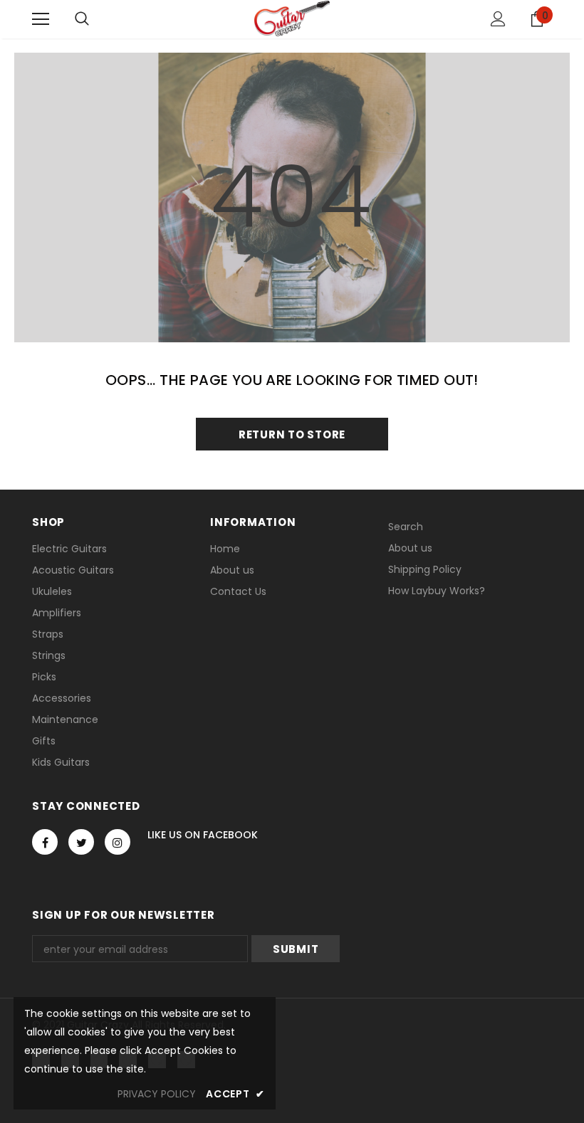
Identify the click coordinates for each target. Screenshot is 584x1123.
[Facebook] (45, 842)
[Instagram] (117, 842)
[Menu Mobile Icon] (40, 19)
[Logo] (292, 18)
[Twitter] (81, 842)
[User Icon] (498, 18)
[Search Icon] (82, 19)
